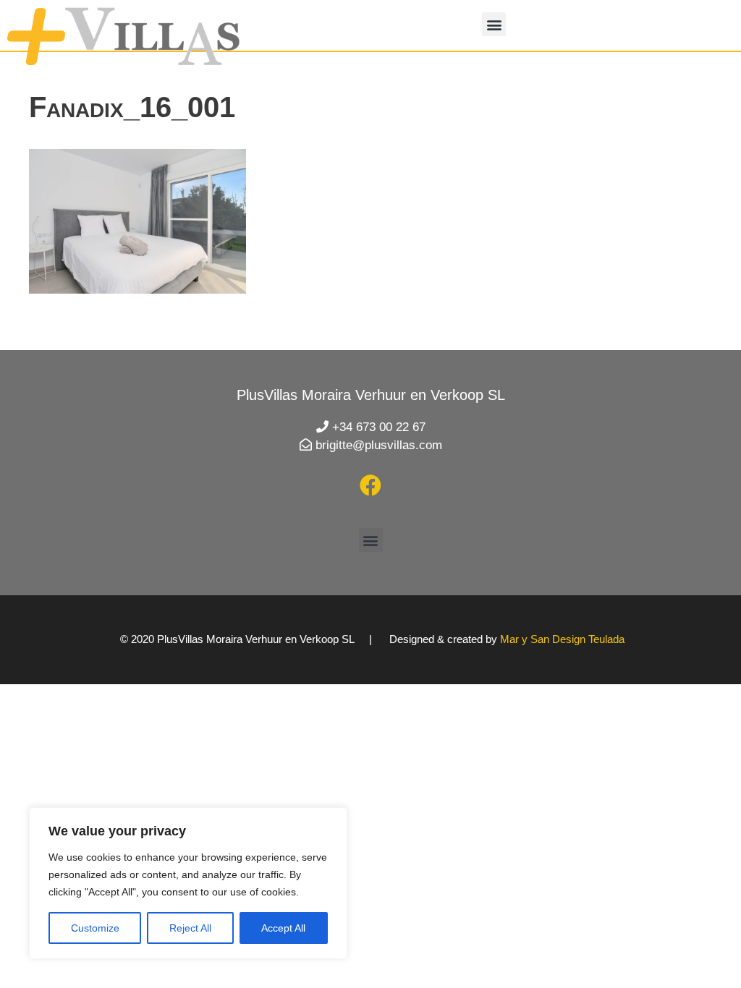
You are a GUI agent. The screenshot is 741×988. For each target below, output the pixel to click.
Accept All (283, 928)
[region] (188, 883)
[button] (494, 24)
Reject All (190, 928)
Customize (95, 928)
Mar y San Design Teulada (562, 639)
